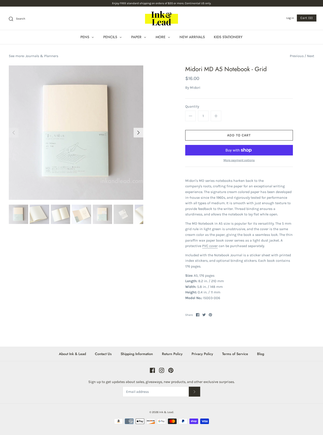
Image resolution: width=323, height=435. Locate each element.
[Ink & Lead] (161, 18)
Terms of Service (235, 353)
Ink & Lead (166, 412)
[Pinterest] (170, 370)
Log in (290, 18)
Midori (195, 87)
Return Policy (172, 353)
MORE (161, 37)
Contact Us (103, 353)
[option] (76, 132)
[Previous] (13, 132)
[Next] (138, 132)
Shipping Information (137, 353)
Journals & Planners (41, 56)
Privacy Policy (202, 353)
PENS (85, 37)
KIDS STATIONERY (228, 37)
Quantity (192, 106)
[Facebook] (152, 370)
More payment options (239, 160)
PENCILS (110, 37)
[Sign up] (194, 392)
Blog (260, 353)
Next (310, 56)
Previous (297, 56)
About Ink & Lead (72, 353)
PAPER (137, 37)
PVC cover (210, 246)
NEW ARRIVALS (192, 37)
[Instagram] (161, 370)
